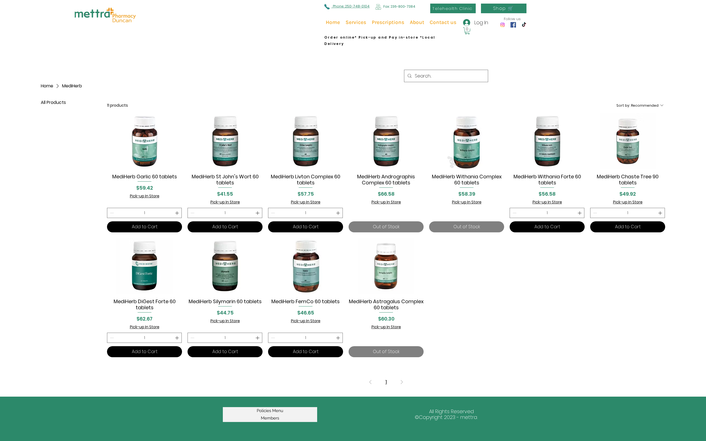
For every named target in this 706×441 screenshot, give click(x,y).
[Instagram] (502, 25)
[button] (467, 30)
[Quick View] (144, 141)
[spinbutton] (144, 213)
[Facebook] (513, 25)
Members (270, 418)
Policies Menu (270, 410)
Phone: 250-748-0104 (350, 6)
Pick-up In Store (144, 196)
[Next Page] (402, 382)
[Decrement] (111, 213)
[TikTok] (524, 25)
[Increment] (177, 213)
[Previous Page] (370, 382)
